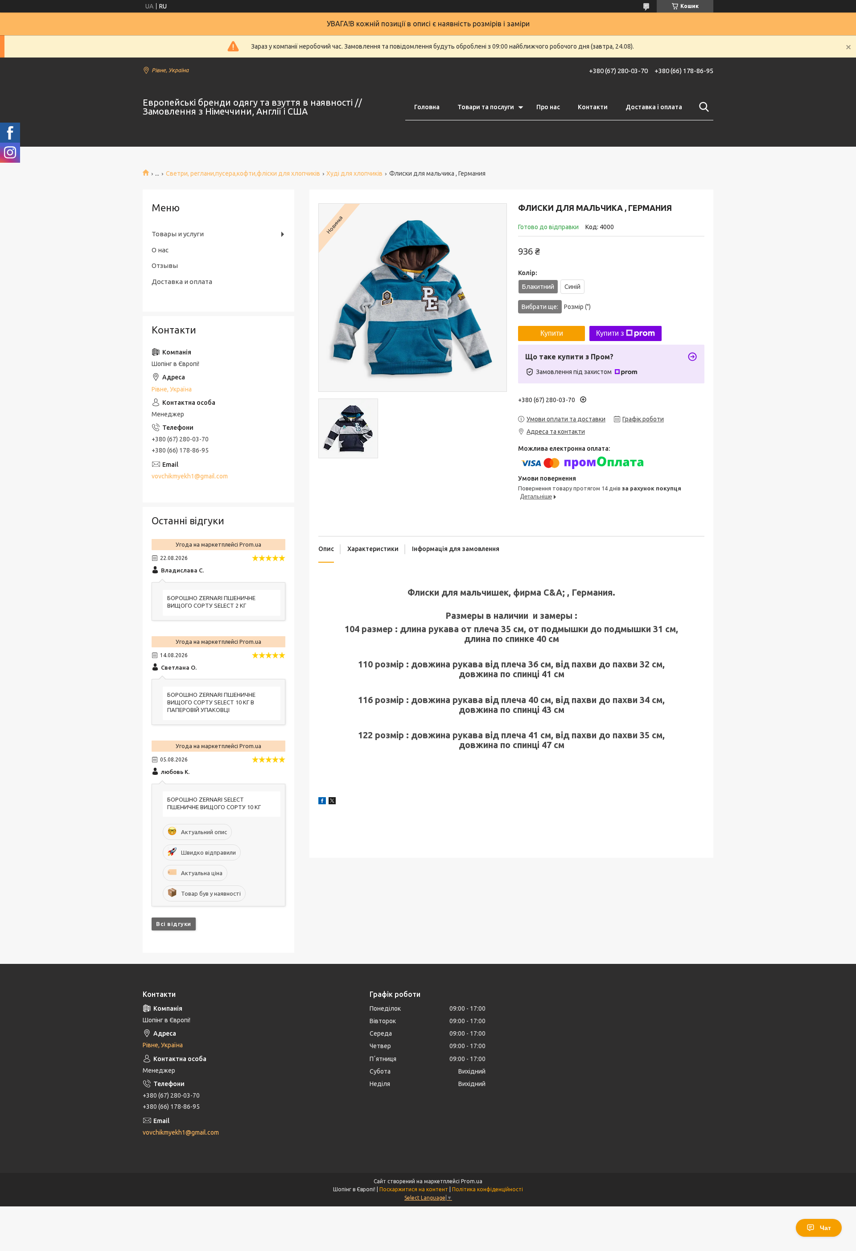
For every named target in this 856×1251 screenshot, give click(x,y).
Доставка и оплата (182, 281)
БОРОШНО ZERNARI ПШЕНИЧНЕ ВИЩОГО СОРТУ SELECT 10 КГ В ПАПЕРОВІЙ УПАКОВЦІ (211, 702)
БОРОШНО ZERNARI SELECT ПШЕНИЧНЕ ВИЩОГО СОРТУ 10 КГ (214, 803)
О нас (160, 250)
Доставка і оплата (654, 107)
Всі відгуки (173, 924)
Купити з (610, 333)
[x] (332, 802)
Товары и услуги (178, 234)
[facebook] (322, 802)
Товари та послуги (485, 107)
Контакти (593, 107)
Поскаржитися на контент (413, 1189)
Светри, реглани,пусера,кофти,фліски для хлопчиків (243, 173)
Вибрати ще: (556, 306)
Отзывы (165, 265)
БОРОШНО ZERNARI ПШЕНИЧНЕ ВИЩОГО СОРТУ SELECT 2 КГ (211, 602)
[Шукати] (702, 107)
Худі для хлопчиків (354, 173)
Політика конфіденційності (487, 1189)
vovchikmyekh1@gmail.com (190, 476)
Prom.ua (471, 1181)
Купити (551, 333)
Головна (427, 107)
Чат (825, 1227)
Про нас (548, 107)
